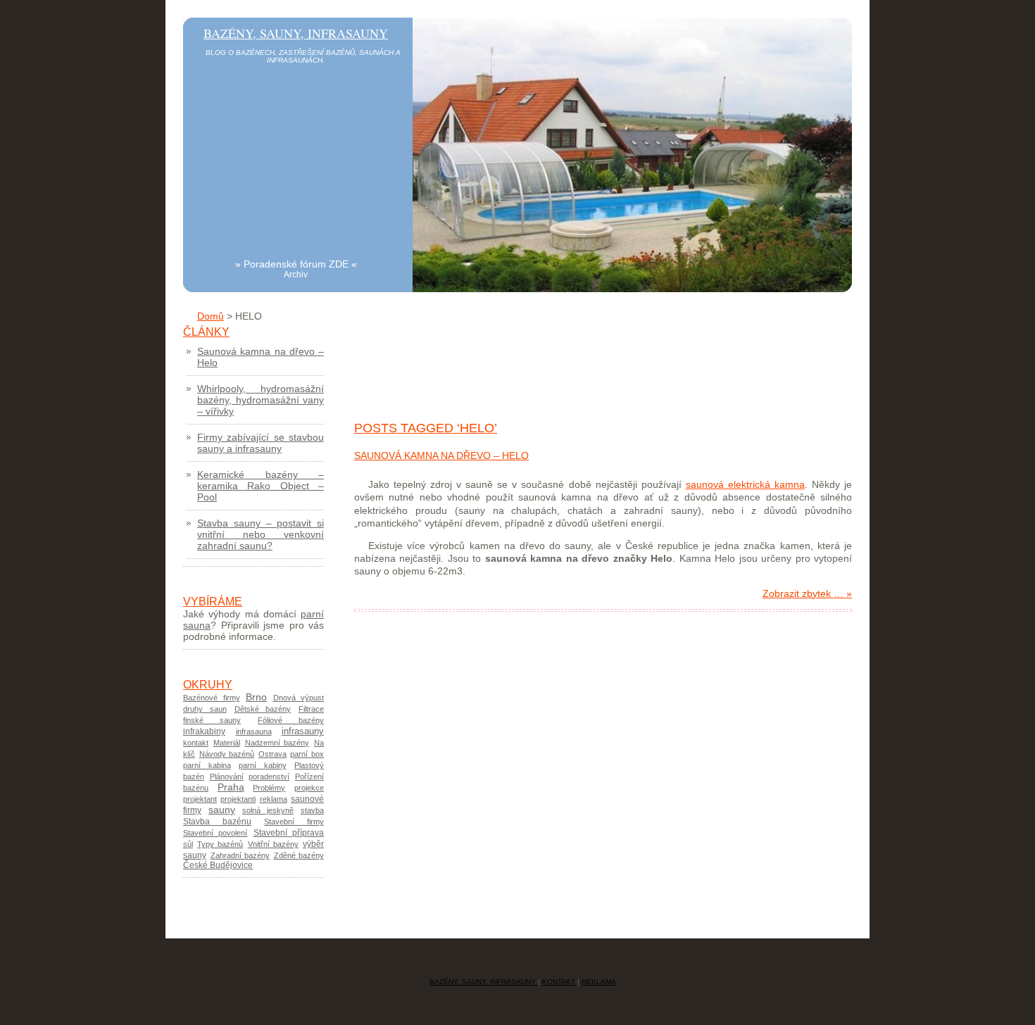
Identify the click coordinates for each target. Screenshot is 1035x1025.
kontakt (195, 742)
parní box (307, 754)
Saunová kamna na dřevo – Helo (441, 455)
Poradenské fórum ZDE (296, 264)
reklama (273, 799)
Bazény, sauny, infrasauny (295, 33)
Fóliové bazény (291, 720)
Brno (256, 697)
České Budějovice (218, 865)
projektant (200, 799)
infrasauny (303, 731)
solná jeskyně (268, 810)
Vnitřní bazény (273, 844)
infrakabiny (204, 731)
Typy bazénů (220, 844)
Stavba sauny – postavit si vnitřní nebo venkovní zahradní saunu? (260, 534)
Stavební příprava (288, 833)
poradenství (269, 776)
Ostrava (272, 754)
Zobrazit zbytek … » (807, 593)
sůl (188, 844)
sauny (221, 810)
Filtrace (311, 709)
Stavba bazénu (217, 821)
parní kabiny (263, 765)
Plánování (227, 776)
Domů (210, 316)
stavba (312, 810)
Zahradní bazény (240, 855)
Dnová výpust (299, 697)
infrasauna (254, 731)
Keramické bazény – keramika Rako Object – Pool (260, 486)
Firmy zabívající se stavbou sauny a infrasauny (260, 443)
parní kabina (207, 765)
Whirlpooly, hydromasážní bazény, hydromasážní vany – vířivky (260, 400)
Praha (231, 787)
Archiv (296, 274)
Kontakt (558, 982)
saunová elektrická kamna (745, 484)
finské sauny (212, 720)
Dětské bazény (262, 709)
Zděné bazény (299, 855)
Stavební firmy (294, 821)
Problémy (269, 788)
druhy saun (205, 709)
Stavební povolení (215, 833)
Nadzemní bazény (277, 742)
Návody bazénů (227, 754)
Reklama (598, 982)
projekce (309, 788)
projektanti (238, 799)
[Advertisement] (295, 159)
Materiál (226, 742)
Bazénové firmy (211, 697)
